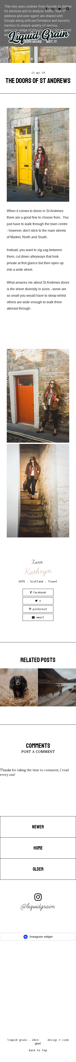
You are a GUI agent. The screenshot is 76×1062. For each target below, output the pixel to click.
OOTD (22, 581)
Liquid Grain (17, 1040)
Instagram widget (41, 936)
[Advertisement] (38, 990)
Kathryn (38, 571)
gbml (38, 1043)
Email (39, 617)
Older (38, 869)
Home (38, 848)
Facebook (38, 592)
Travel (52, 581)
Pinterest (39, 609)
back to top (38, 1050)
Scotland (36, 581)
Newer (38, 827)
